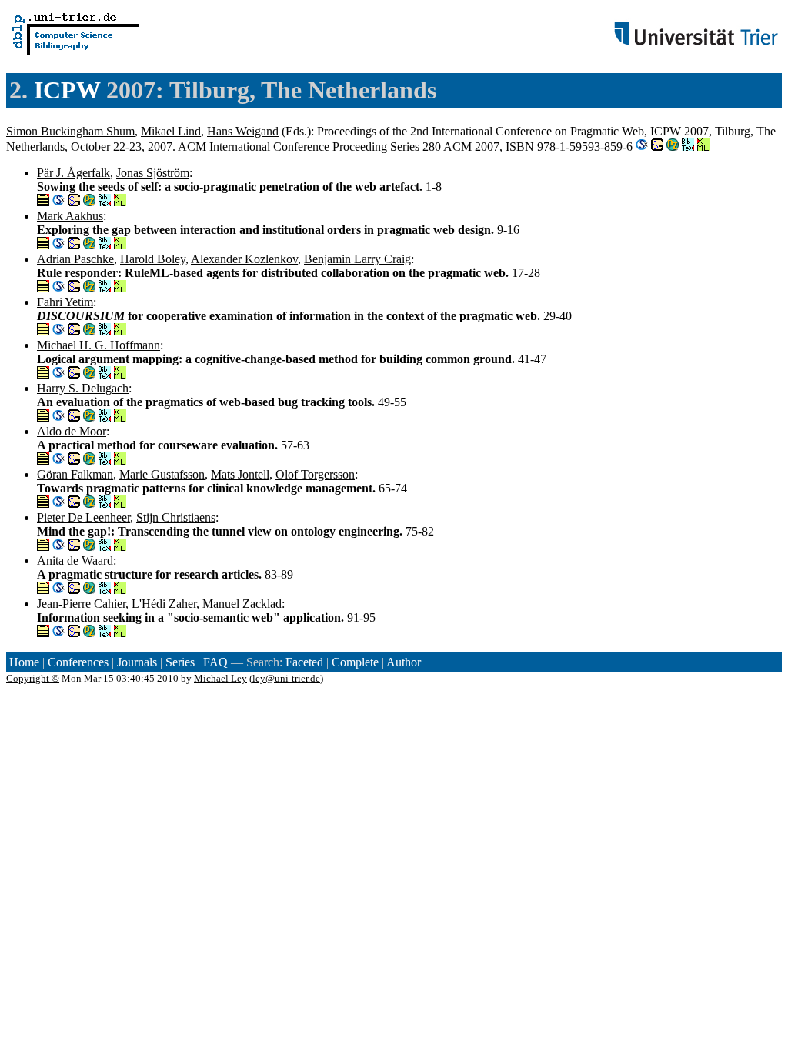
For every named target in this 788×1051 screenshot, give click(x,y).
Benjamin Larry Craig (357, 258)
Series (180, 662)
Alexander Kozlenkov (244, 258)
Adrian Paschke (75, 258)
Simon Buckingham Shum (70, 131)
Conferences (78, 662)
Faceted (304, 662)
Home (24, 662)
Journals (137, 662)
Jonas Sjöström (152, 172)
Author (403, 662)
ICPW (67, 90)
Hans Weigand (243, 131)
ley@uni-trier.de (286, 678)
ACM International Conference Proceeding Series (298, 146)
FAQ (215, 662)
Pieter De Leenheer (83, 517)
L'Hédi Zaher (164, 603)
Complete (355, 662)
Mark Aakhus (70, 215)
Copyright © (32, 678)
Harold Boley (152, 258)
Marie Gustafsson (162, 474)
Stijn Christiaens (175, 517)
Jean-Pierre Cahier (81, 603)
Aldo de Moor (71, 431)
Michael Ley (220, 678)
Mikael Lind (171, 131)
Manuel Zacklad (242, 603)
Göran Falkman (75, 474)
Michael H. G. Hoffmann (98, 345)
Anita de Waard (75, 560)
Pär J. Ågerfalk (73, 172)
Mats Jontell (240, 474)
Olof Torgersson (315, 474)
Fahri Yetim (65, 302)
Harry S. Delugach (83, 388)
